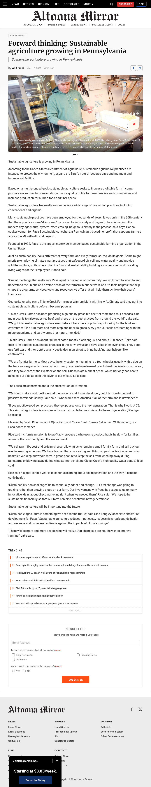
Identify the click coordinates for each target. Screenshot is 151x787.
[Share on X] (140, 68)
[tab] (74, 154)
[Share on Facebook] (133, 68)
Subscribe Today (102, 24)
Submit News (79, 24)
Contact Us (61, 765)
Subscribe (125, 4)
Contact (61, 750)
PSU (57, 736)
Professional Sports (66, 731)
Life (56, 4)
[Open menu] (5, 4)
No (28, 671)
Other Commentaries (112, 736)
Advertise (60, 760)
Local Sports (62, 727)
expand (135, 79)
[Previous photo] (13, 113)
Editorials (106, 727)
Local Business (16, 731)
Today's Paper (57, 24)
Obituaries (71, 4)
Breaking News (89, 655)
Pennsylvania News (19, 736)
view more (74, 610)
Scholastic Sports (64, 740)
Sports (28, 4)
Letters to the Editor (112, 731)
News (15, 4)
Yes (17, 671)
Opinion (43, 4)
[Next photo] (137, 113)
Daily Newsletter (24, 655)
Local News (17, 35)
